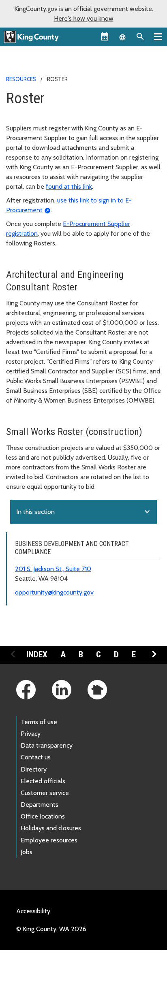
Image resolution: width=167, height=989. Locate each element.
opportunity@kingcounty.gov (54, 592)
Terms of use (39, 722)
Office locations (43, 816)
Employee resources (49, 840)
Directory (34, 769)
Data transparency (47, 745)
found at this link (69, 186)
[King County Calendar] (104, 36)
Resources (21, 79)
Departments (39, 804)
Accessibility (33, 911)
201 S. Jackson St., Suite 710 (53, 569)
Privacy (31, 733)
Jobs (26, 852)
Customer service (45, 793)
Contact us (36, 757)
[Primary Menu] (158, 36)
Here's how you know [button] (83, 18)
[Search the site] (140, 36)
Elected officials (43, 781)
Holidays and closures (51, 828)
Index (36, 654)
